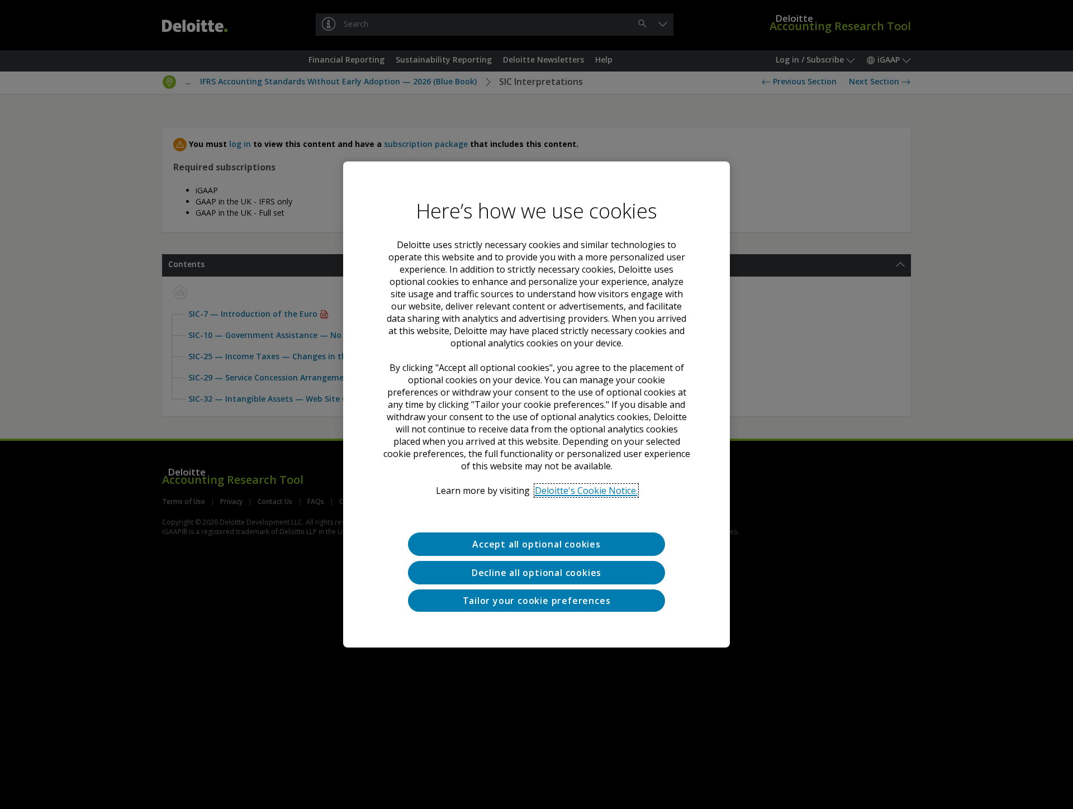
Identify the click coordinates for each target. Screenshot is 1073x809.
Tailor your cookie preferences (537, 600)
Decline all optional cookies (536, 573)
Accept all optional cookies (536, 544)
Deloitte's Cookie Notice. (586, 490)
